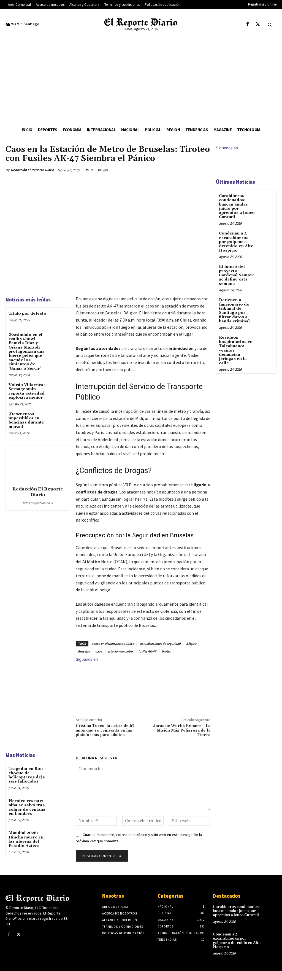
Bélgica (191, 643)
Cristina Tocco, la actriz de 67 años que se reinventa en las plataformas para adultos (105, 730)
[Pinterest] (179, 170)
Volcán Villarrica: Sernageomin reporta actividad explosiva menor (27, 391)
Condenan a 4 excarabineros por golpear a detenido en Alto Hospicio (236, 242)
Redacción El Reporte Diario (32, 170)
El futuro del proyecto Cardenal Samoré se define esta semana (237, 275)
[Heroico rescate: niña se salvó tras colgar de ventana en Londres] (59, 805)
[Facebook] (247, 24)
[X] (257, 24)
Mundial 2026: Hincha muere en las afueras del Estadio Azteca (26, 839)
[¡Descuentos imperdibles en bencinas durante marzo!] (59, 418)
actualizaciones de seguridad (160, 643)
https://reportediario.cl (38, 503)
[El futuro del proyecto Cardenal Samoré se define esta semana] (266, 271)
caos (98, 651)
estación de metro (120, 651)
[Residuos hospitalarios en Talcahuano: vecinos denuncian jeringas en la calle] (266, 342)
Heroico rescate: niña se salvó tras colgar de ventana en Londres (27, 807)
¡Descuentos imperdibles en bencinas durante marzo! (26, 420)
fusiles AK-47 (147, 651)
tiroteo (166, 651)
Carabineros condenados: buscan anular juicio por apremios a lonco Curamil (237, 206)
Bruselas (84, 651)
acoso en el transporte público (113, 643)
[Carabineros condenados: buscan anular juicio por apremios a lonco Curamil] (266, 200)
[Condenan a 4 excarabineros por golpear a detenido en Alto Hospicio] (266, 237)
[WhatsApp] (191, 170)
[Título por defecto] (59, 318)
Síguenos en (87, 659)
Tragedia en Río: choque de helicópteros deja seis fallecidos (27, 775)
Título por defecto (27, 313)
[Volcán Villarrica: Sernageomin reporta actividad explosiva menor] (59, 389)
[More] (204, 170)
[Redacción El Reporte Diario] (37, 465)
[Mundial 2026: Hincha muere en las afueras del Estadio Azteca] (59, 837)
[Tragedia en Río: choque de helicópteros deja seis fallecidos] (59, 773)
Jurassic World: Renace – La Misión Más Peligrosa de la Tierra (181, 730)
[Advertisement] (141, 81)
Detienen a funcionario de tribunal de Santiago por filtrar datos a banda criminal (234, 311)
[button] (269, 24)
